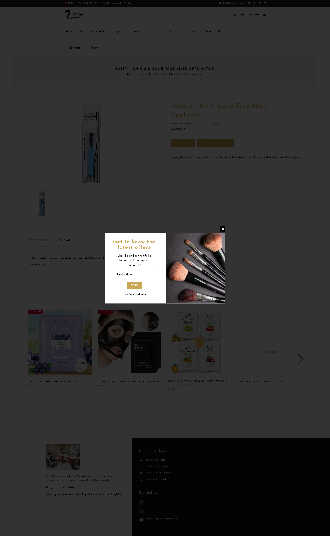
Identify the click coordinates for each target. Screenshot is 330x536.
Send (134, 285)
